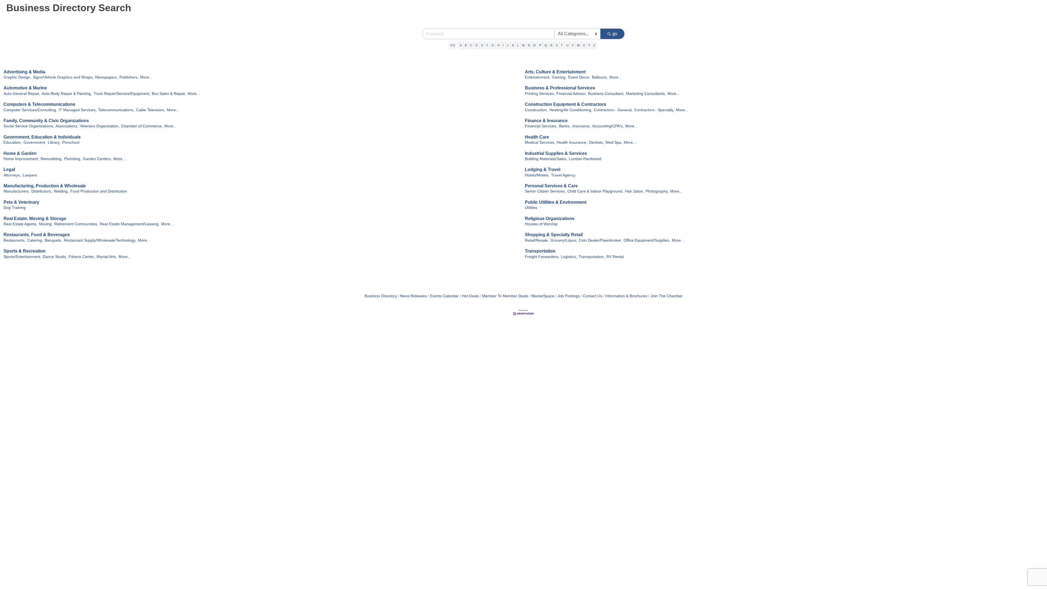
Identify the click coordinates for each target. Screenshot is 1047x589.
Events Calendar (444, 296)
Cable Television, (150, 110)
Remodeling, (51, 159)
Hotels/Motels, (537, 175)
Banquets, (53, 240)
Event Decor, (579, 77)
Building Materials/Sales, (546, 159)
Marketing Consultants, (646, 94)
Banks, (565, 126)
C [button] (471, 45)
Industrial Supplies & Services (556, 153)
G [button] (493, 45)
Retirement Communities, (76, 224)
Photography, (657, 191)
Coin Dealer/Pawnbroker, (600, 240)
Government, (34, 142)
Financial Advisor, (571, 94)
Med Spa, (614, 142)
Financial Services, (541, 126)
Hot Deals (470, 296)
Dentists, (596, 142)
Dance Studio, (55, 257)
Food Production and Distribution (98, 191)
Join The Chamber (667, 296)
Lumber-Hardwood (585, 159)
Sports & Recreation (25, 251)
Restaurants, (15, 240)
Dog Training (15, 208)
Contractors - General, (613, 110)
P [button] (540, 45)
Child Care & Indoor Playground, (595, 191)
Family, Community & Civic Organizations (46, 120)
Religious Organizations (549, 218)
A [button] (461, 45)
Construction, (536, 110)
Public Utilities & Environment (555, 202)
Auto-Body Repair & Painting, (67, 94)
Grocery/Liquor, (563, 240)
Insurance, (581, 126)
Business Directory (381, 296)
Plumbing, (72, 159)
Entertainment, (537, 77)
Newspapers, (106, 77)
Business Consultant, (606, 94)
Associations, (67, 126)
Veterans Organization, (99, 126)
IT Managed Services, (78, 110)
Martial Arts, (107, 257)
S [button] (557, 45)
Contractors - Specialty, (654, 110)
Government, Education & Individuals (42, 137)
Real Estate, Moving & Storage (35, 218)
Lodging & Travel (542, 169)
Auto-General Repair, (22, 94)
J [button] (508, 45)
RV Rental (615, 257)
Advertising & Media (24, 72)
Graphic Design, (17, 77)
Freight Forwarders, (542, 257)
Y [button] (589, 45)
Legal (9, 169)
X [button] (584, 45)
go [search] (614, 33)
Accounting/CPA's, (608, 126)
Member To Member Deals (505, 296)
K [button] (513, 45)
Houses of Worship (541, 224)
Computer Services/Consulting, (30, 110)
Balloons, (600, 77)
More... (146, 77)
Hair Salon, (634, 191)
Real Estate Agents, (20, 224)
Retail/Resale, (537, 240)
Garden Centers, (97, 159)
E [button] (482, 45)
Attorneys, (12, 175)
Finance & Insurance (546, 120)
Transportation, (592, 257)
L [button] (518, 45)
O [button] (534, 45)
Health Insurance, (572, 142)
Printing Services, (540, 94)
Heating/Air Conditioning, (570, 110)
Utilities (531, 208)
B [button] (466, 45)
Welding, (61, 191)
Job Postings (569, 296)
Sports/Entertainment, (22, 257)
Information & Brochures (626, 296)
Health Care (537, 137)
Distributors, (41, 191)
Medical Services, (540, 142)
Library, (54, 142)
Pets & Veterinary (21, 202)
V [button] (573, 45)
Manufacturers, (17, 191)
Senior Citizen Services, (545, 191)
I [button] (503, 45)
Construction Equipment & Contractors (565, 104)
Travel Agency (563, 175)
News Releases (413, 296)
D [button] (477, 45)
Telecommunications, (116, 110)
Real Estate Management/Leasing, (130, 224)
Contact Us (592, 296)
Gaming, (559, 77)
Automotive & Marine (25, 88)
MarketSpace (542, 296)
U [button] (567, 45)
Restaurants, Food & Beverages (37, 234)
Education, (13, 142)
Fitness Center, (82, 257)
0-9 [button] (452, 45)
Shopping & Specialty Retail (554, 234)
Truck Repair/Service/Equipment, (122, 94)
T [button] (562, 45)
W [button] (578, 45)
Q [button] (545, 45)
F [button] (487, 45)
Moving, (46, 224)
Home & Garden (20, 153)
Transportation (540, 251)
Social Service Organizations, (29, 126)
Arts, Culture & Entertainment (555, 72)
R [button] (551, 45)
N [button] (529, 45)
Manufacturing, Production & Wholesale (45, 186)
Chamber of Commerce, (142, 126)
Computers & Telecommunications (39, 104)
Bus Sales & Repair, (169, 94)
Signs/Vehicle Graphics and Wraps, (63, 77)
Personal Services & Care (551, 186)
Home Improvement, (21, 159)
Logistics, (569, 257)
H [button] (498, 45)
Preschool (70, 142)
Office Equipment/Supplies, (647, 240)
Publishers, (129, 77)
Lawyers (30, 175)
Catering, (35, 240)
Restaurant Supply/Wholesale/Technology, (100, 240)
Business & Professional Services (560, 88)
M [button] (523, 45)
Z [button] (594, 45)
